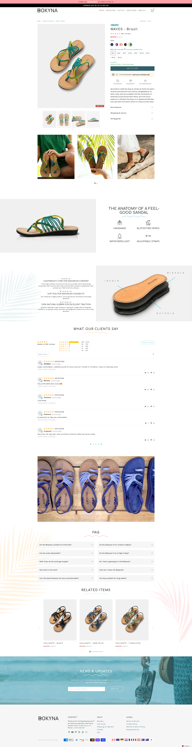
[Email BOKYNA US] (86, 732)
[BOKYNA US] (48, 10)
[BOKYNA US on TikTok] (82, 732)
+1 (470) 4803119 (79, 728)
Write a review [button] (147, 342)
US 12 (113, 57)
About (141, 10)
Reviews (100, 721)
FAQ (98, 732)
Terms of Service (132, 721)
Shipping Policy (132, 729)
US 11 (148, 53)
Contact (100, 729)
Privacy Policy (131, 724)
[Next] (159, 161)
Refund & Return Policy (135, 727)
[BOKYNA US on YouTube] (72, 732)
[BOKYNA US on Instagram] (79, 732)
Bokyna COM (92, 2)
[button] (115, 34)
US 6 (118, 53)
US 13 (120, 57)
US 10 (142, 53)
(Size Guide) (118, 49)
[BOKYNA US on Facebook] (69, 732)
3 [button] (95, 444)
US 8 (130, 53)
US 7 (124, 53)
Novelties (111, 10)
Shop (101, 10)
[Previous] (33, 161)
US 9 (135, 53)
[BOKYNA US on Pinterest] (75, 732)
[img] (49, 361)
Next (149, 21)
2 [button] (93, 444)
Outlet (121, 10)
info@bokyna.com (84, 725)
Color (112, 40)
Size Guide (131, 10)
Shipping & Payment (105, 727)
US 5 (113, 53)
